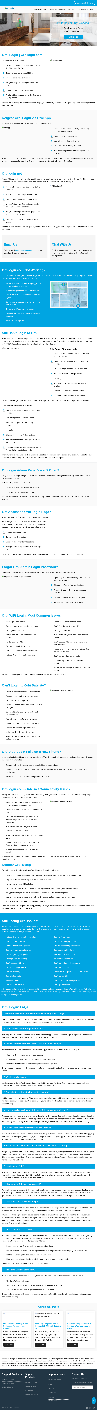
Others (54, 25)
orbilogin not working (53, 16)
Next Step (41, 34)
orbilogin (39, 16)
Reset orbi (56, 21)
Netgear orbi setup (42, 21)
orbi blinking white (42, 25)
